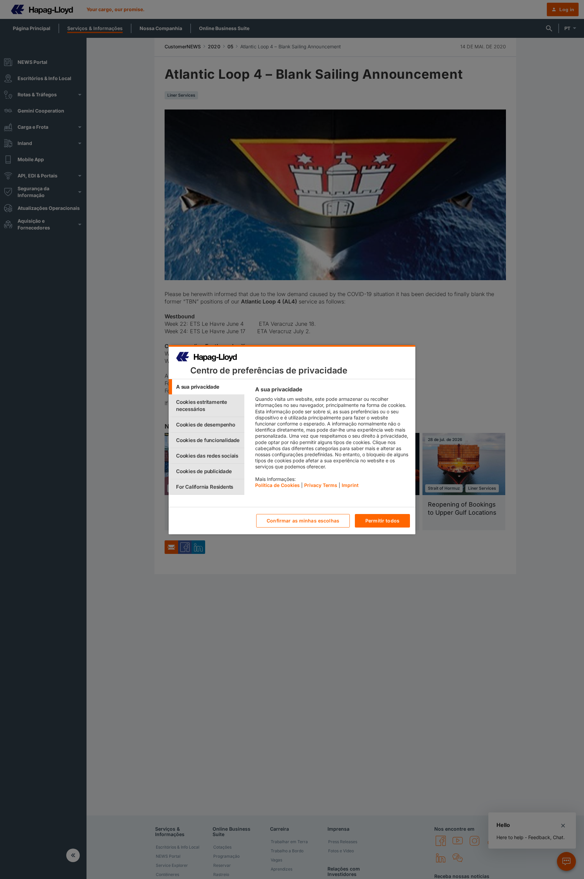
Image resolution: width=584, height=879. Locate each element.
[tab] (206, 386)
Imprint (350, 485)
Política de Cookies (277, 485)
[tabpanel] (332, 439)
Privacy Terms (320, 485)
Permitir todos (382, 520)
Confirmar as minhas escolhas (303, 520)
